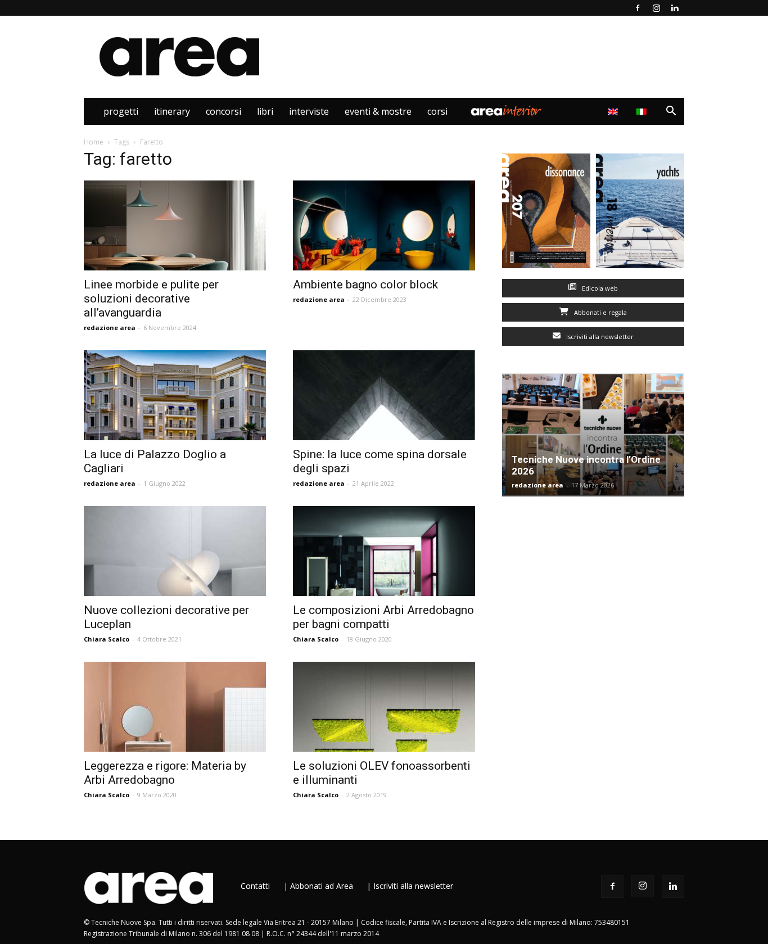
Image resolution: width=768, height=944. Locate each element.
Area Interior (506, 111)
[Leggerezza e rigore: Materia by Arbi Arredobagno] (175, 707)
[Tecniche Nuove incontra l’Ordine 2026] (593, 434)
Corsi (437, 111)
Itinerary (172, 111)
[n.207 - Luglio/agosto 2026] (546, 213)
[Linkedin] (674, 8)
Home (93, 142)
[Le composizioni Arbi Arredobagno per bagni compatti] (384, 551)
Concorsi (223, 111)
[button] (670, 112)
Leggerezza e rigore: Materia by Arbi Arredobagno (165, 773)
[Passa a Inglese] (614, 111)
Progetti (120, 111)
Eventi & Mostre (378, 111)
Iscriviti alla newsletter (599, 336)
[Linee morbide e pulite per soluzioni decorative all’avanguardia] (175, 225)
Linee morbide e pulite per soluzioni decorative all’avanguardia (151, 298)
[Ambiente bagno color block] (384, 225)
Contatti (255, 885)
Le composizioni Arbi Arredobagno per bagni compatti (383, 617)
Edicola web (599, 288)
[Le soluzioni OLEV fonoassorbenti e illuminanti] (384, 707)
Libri (265, 111)
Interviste (309, 111)
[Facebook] (637, 8)
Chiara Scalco (106, 639)
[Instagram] (656, 8)
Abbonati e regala (599, 312)
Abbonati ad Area (321, 885)
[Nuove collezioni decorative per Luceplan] (175, 551)
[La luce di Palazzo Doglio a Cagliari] (175, 395)
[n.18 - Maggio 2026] (640, 213)
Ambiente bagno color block (365, 284)
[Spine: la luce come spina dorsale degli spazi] (384, 395)
